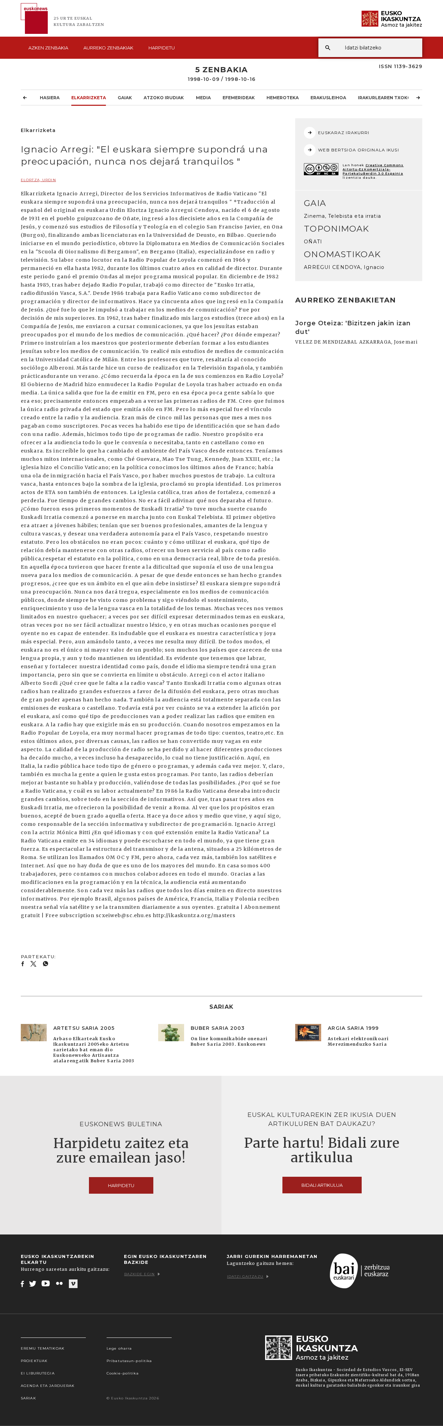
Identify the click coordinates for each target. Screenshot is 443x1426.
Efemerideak (239, 97)
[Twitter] (33, 1283)
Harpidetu (161, 47)
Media (203, 97)
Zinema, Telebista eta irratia (342, 216)
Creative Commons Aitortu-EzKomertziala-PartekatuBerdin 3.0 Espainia (373, 169)
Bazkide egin (139, 1274)
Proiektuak (34, 1361)
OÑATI (313, 242)
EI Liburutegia (38, 1373)
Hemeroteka (282, 97)
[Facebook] (22, 1283)
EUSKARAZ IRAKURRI (343, 132)
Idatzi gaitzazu (245, 1276)
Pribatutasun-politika (129, 1361)
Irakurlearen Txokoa (386, 97)
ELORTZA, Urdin (38, 180)
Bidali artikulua (322, 1185)
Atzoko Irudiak (164, 97)
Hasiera (50, 97)
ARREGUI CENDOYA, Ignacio (344, 267)
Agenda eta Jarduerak (47, 1385)
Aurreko (108, 47)
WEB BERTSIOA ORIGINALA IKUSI (358, 149)
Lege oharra (119, 1348)
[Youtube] (46, 1283)
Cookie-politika (123, 1373)
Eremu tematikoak (42, 1348)
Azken (48, 47)
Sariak (28, 1398)
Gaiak (125, 97)
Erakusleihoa (328, 97)
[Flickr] (60, 1283)
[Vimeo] (73, 1283)
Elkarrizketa (88, 97)
